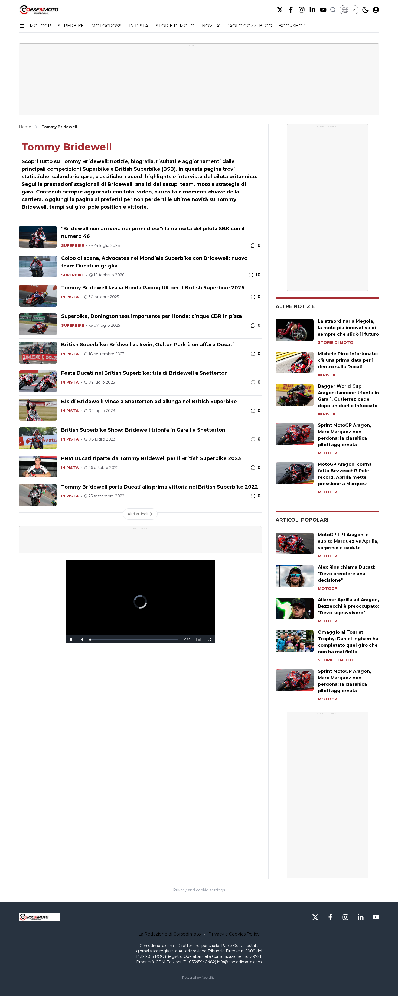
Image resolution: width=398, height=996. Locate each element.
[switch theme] (365, 10)
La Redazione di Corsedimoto (169, 934)
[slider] (134, 639)
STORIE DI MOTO (175, 25)
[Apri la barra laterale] (22, 26)
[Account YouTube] (323, 10)
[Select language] (349, 9)
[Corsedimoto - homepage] (46, 9)
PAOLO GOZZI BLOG (249, 25)
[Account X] (280, 10)
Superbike (72, 245)
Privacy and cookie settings (199, 890)
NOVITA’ (211, 25)
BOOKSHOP (292, 25)
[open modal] (376, 10)
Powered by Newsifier (199, 977)
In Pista (70, 297)
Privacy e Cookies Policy (234, 934)
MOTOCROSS (107, 25)
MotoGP (327, 453)
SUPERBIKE (71, 25)
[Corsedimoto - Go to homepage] (39, 917)
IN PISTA (139, 25)
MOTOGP (40, 25)
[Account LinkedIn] (312, 10)
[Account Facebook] (291, 10)
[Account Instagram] (301, 10)
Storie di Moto (335, 342)
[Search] (333, 10)
